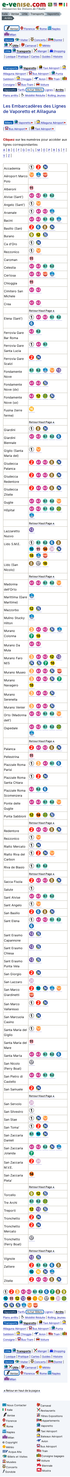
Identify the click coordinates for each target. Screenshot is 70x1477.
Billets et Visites (17, 1456)
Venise (11, 1415)
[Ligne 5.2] (41, 1293)
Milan (13, 34)
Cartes (35, 56)
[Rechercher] (50, 5)
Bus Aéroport (40, 73)
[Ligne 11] (12, 1300)
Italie (10, 1409)
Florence (29, 28)
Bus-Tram (27, 84)
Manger (42, 51)
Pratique (23, 56)
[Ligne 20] (58, 1300)
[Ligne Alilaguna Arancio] (30, 1306)
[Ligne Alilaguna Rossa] (36, 1306)
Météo (46, 45)
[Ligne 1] (6, 1293)
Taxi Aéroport (51, 68)
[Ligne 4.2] (29, 1293)
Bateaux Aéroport (51, 1436)
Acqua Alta (14, 1451)
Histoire (58, 56)
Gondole (10, 1471)
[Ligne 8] (58, 1293)
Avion (42, 79)
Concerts (40, 40)
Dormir (58, 40)
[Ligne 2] (12, 1293)
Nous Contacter (16, 1405)
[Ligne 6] (47, 1293)
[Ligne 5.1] (35, 1293)
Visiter (24, 40)
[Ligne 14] (29, 1300)
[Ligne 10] (6, 1300)
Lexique (11, 56)
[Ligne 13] (23, 1300)
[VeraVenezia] (66, 5)
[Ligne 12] (18, 1300)
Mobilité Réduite (35, 95)
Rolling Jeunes (57, 95)
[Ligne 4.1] (23, 1293)
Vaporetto (24, 122)
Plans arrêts (10, 95)
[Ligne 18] (53, 1300)
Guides (46, 56)
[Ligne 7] (53, 1293)
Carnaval (30, 45)
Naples (56, 28)
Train (57, 79)
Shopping (59, 51)
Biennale (47, 1465)
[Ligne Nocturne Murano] (12, 1306)
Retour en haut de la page (22, 1390)
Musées (11, 1462)
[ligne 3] (18, 1293)
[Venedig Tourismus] (61, 5)
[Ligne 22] (64, 1300)
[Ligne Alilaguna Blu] (24, 1306)
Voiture (44, 84)
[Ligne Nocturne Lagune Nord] (18, 1306)
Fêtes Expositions (52, 1416)
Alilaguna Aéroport (52, 122)
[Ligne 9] (64, 1293)
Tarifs (21, 89)
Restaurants (48, 1410)
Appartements (51, 1420)
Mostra (46, 1470)
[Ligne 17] (47, 1300)
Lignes (49, 89)
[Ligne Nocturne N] (6, 1306)
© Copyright (10, 1442)
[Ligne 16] (41, 1300)
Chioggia (26, 79)
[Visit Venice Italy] (55, 5)
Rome (43, 28)
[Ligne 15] (35, 1300)
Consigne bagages (52, 1456)
